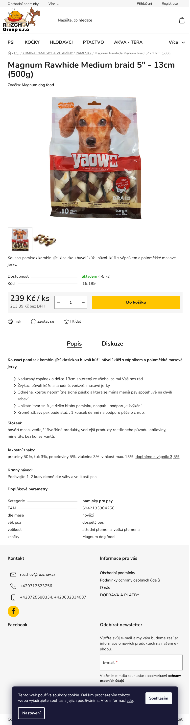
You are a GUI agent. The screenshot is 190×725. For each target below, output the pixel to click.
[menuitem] (11, 42)
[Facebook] (13, 611)
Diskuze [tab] (112, 344)
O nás (105, 587)
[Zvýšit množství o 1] (83, 302)
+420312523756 (36, 585)
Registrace (170, 3)
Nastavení (31, 713)
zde (130, 700)
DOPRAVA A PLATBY (119, 595)
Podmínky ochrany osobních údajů (130, 580)
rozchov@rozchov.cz (37, 574)
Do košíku (136, 302)
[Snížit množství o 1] (58, 302)
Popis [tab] (74, 344)
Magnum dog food (38, 85)
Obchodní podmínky (23, 3)
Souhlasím (158, 698)
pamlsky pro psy (97, 501)
